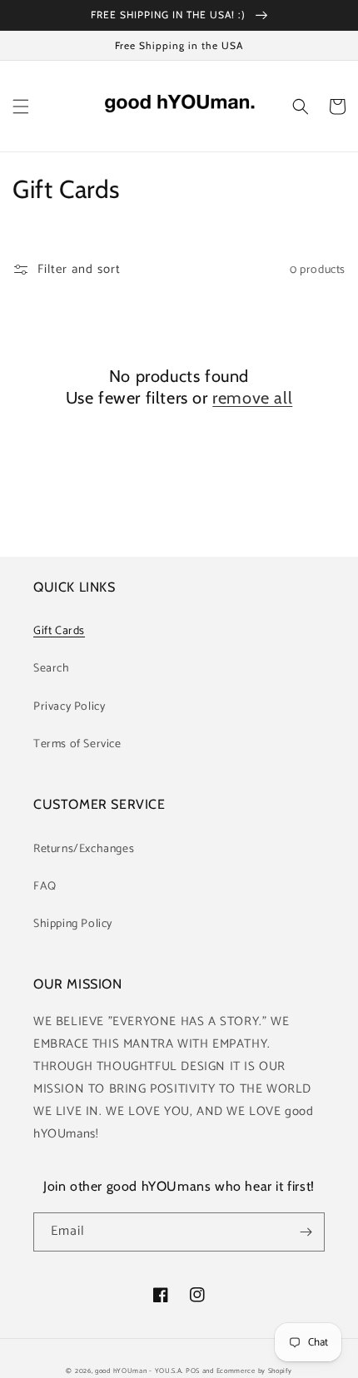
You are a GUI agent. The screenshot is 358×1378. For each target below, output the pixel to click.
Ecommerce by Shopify (254, 1371)
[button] (20, 106)
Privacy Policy (69, 706)
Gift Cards (59, 631)
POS (193, 1371)
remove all (252, 398)
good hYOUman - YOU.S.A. (139, 1371)
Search (51, 668)
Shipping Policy (72, 924)
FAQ (45, 886)
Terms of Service (77, 744)
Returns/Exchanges (83, 849)
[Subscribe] (305, 1232)
